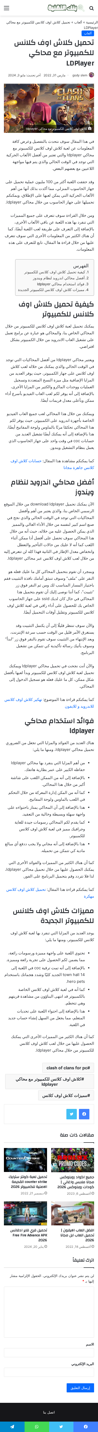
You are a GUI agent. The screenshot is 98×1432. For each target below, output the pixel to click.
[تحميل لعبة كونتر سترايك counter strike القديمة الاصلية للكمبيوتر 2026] (25, 1160)
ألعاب (78, 22)
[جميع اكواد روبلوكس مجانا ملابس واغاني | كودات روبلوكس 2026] (72, 1160)
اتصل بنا (49, 1412)
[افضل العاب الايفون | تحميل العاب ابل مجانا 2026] (72, 1213)
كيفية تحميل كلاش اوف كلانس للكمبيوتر (54, 272)
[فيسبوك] (84, 1114)
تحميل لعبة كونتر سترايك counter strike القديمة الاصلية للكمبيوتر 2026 (28, 1182)
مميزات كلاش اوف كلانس (64, 1095)
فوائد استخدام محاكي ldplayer (60, 284)
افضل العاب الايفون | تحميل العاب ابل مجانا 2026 (77, 1235)
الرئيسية (92, 22)
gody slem (79, 75)
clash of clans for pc (67, 1067)
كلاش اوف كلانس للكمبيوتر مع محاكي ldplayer (48, 1081)
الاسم (90, 1344)
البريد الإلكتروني (82, 1364)
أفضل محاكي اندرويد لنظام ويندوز (59, 278)
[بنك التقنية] (66, 8)
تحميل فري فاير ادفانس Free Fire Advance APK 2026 (28, 1235)
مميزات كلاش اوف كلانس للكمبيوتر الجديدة (51, 290)
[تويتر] (71, 1114)
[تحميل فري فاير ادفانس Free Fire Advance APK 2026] (25, 1213)
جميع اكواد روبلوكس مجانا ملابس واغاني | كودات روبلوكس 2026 (75, 1182)
